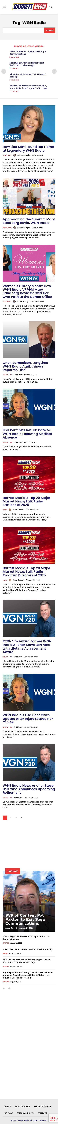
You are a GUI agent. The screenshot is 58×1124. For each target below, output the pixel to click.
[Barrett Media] (29, 7)
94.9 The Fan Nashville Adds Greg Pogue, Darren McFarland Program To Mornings (28, 87)
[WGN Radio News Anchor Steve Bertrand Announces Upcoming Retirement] (29, 762)
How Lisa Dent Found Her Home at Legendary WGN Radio (28, 149)
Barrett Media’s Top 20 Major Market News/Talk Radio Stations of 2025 (26, 501)
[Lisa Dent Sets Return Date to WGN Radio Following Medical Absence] (29, 407)
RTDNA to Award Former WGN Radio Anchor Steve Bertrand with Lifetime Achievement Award (27, 646)
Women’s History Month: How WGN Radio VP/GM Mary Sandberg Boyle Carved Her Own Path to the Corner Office (27, 291)
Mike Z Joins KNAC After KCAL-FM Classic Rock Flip (28, 75)
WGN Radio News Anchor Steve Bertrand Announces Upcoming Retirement (29, 789)
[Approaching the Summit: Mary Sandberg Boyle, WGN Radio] (29, 196)
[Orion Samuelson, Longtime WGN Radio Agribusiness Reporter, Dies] (29, 339)
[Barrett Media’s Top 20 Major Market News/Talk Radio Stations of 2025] (29, 474)
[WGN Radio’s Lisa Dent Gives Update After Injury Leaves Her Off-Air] (29, 692)
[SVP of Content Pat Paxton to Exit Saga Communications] (29, 901)
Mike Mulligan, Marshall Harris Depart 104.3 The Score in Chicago (26, 64)
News (5, 375)
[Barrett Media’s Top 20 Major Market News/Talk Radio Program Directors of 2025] (29, 545)
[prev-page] (3, 71)
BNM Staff (18, 375)
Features (7, 155)
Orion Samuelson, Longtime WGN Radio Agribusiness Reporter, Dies (25, 366)
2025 (5, 510)
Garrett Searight (23, 155)
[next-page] (54, 71)
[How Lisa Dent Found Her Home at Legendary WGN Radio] (29, 123)
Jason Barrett (18, 510)
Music (5, 953)
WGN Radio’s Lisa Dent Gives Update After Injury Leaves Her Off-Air (28, 718)
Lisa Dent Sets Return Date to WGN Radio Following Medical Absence (27, 434)
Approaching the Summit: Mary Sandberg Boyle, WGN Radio (29, 221)
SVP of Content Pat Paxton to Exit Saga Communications (27, 52)
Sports (6, 943)
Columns (7, 302)
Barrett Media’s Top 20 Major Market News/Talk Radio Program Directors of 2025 (26, 572)
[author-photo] (15, 155)
